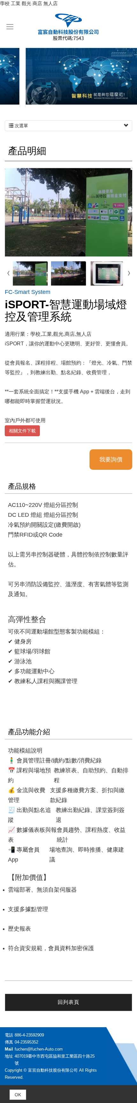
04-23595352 (26, 1042)
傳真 (9, 1042)
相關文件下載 (22, 430)
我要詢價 (110, 459)
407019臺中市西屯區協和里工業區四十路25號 (55, 1060)
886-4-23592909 (29, 1035)
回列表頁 (68, 1002)
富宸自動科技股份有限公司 (68, 27)
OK (18, 1094)
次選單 (20, 125)
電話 (9, 1035)
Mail (9, 1049)
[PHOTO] (68, 212)
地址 (9, 1056)
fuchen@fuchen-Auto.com (39, 1049)
